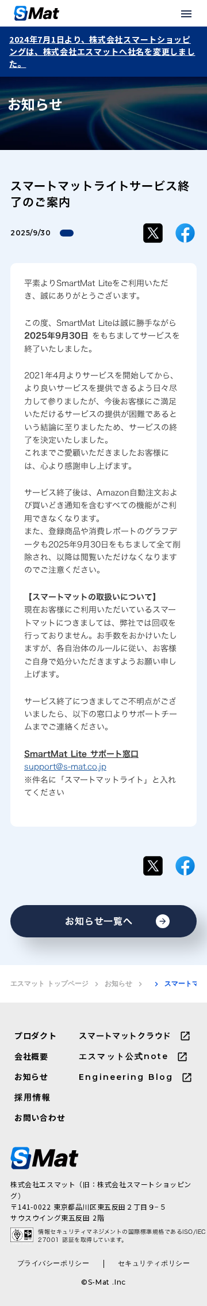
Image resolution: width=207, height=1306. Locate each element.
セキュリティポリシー (154, 1263)
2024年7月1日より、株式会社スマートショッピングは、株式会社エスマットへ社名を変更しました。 (102, 51)
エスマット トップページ (49, 983)
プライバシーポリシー (53, 1263)
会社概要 (31, 1056)
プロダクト (35, 1035)
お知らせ (118, 983)
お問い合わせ (39, 1117)
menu (186, 14)
